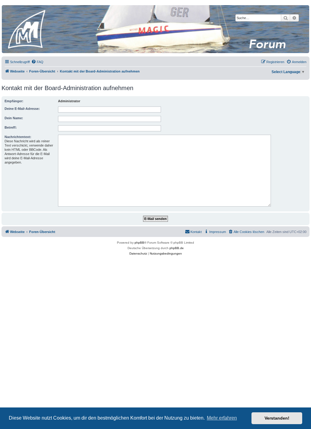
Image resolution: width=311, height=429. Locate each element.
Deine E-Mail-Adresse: (22, 108)
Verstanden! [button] (277, 418)
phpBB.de (176, 248)
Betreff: (11, 127)
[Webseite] (155, 29)
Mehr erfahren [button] (222, 418)
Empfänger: (14, 101)
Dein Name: (14, 118)
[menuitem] (37, 62)
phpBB (139, 242)
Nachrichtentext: (18, 137)
